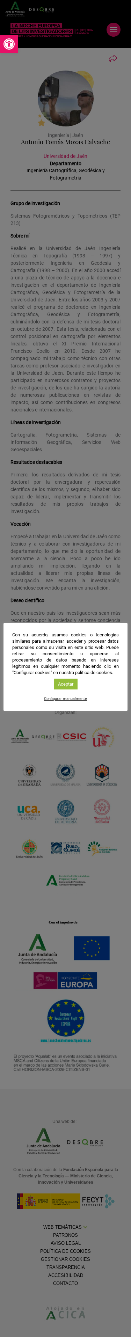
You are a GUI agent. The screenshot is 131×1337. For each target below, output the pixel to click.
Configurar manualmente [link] (65, 698)
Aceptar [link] (65, 684)
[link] (9, 44)
